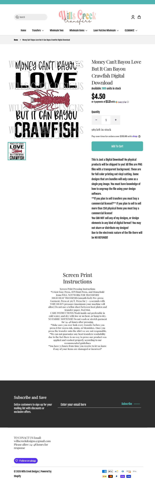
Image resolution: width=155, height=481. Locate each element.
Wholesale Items (77, 30)
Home (23, 30)
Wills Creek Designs (30, 471)
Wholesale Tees (56, 30)
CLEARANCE (130, 30)
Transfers (36, 30)
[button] (110, 101)
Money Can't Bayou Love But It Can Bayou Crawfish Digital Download (46, 40)
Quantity (96, 112)
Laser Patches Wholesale (104, 30)
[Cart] (139, 17)
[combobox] (32, 17)
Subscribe (127, 404)
